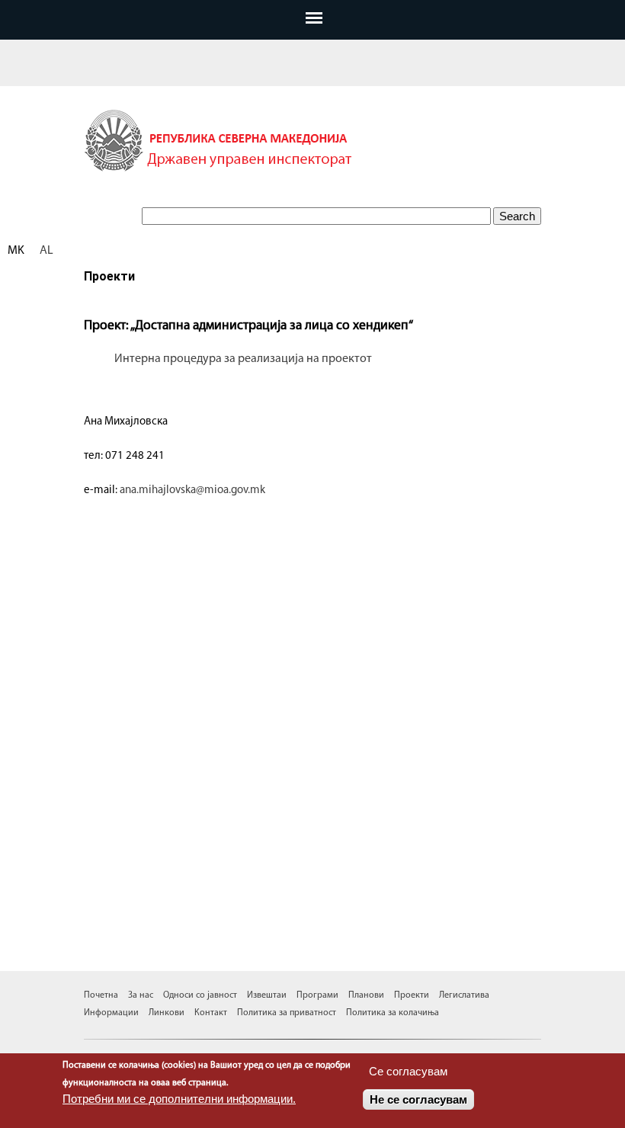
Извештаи (268, 995)
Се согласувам (408, 1071)
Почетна (102, 995)
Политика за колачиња (392, 1012)
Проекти (412, 995)
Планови (367, 995)
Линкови (166, 1012)
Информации (112, 1012)
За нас (140, 995)
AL (46, 251)
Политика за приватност (286, 1012)
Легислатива (464, 995)
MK (16, 251)
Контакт (209, 1012)
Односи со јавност (200, 995)
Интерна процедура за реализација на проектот (243, 359)
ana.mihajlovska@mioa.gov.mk (192, 490)
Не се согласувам (418, 1099)
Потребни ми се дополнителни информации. (179, 1098)
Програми (318, 995)
